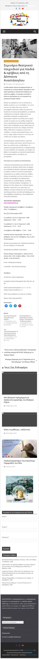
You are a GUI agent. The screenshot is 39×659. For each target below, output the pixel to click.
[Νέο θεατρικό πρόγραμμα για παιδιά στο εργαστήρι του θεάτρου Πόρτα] (19, 373)
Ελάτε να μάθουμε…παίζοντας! (17, 429)
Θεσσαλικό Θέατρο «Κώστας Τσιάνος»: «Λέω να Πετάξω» (19, 560)
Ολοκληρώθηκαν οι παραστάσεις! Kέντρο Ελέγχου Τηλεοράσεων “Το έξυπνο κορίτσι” (26, 318)
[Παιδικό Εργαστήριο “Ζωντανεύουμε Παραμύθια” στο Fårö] (19, 441)
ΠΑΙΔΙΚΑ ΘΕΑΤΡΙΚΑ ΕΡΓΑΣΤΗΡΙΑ (11, 61)
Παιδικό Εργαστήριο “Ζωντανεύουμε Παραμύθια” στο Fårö (19, 462)
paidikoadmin (21, 84)
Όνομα (4, 527)
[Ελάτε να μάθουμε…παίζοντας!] (19, 414)
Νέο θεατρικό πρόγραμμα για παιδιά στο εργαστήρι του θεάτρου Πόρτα (19, 399)
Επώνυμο (5, 537)
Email (4, 516)
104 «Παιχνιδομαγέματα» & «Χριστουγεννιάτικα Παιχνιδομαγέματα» (11, 332)
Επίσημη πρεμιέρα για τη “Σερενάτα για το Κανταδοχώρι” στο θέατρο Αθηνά (20, 360)
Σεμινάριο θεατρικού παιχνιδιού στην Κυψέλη (10, 317)
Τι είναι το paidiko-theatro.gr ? (11, 637)
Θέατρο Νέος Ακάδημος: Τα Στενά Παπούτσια (16, 583)
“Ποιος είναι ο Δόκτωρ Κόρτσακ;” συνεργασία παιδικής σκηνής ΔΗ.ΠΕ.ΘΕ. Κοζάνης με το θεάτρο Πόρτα (20, 352)
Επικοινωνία (6, 633)
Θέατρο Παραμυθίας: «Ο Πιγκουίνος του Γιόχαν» (19, 6)
